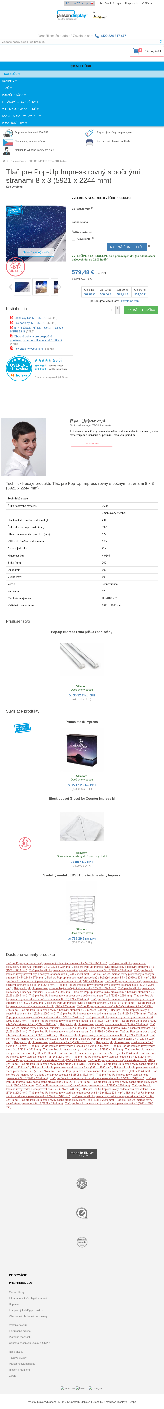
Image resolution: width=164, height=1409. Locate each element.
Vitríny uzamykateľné (19, 108)
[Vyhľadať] (161, 42)
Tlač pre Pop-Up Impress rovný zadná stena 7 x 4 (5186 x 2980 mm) (60, 1063)
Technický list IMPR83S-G (30, 317)
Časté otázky (16, 1292)
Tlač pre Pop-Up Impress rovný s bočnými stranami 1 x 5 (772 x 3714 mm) (90, 1002)
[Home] (4, 161)
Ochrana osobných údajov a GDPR (29, 1342)
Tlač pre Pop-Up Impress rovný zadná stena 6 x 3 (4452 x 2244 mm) (112, 1056)
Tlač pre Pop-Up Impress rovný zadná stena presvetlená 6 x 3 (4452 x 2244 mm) (76, 1092)
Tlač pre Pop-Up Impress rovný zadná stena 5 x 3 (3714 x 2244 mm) (98, 1053)
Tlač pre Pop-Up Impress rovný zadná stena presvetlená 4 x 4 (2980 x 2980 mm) (83, 1085)
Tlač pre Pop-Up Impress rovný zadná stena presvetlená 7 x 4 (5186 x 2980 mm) (67, 1099)
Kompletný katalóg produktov (26, 1310)
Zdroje (12, 1375)
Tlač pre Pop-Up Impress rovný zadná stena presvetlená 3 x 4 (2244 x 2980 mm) (97, 1078)
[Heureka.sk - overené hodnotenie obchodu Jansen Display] (40, 380)
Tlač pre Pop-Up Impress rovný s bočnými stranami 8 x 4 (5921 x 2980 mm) (104, 1035)
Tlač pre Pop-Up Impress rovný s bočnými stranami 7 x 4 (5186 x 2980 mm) (73, 1031)
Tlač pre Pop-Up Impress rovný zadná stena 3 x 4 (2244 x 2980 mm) (69, 1045)
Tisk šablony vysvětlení (28, 348)
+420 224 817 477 (113, 36)
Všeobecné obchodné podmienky (28, 1316)
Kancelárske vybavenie (20, 115)
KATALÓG (11, 74)
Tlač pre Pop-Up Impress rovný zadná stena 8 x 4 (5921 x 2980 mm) (71, 1067)
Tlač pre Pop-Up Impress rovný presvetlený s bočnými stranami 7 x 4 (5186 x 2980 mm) (80, 995)
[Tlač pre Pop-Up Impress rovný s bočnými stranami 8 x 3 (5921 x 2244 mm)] (22, 286)
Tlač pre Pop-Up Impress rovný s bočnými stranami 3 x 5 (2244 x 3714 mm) (101, 1013)
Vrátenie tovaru (18, 1324)
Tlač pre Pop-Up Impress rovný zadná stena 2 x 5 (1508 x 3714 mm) (53, 1042)
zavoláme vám (130, 300)
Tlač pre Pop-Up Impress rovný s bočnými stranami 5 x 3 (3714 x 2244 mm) (73, 1020)
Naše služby (16, 1351)
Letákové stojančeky (19, 101)
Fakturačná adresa (20, 1330)
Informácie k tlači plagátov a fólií (28, 1298)
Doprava (14, 1304)
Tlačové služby (18, 1357)
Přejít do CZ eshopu (78, 3)
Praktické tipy (13, 122)
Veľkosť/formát (81, 208)
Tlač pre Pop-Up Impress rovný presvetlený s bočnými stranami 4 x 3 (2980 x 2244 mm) (98, 977)
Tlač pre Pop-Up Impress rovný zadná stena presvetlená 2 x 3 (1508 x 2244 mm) (103, 1071)
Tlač (6, 87)
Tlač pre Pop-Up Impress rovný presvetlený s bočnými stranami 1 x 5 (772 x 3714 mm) (56, 963)
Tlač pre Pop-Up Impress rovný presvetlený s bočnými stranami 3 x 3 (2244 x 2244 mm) (80, 970)
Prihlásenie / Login (110, 3)
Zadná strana (80, 222)
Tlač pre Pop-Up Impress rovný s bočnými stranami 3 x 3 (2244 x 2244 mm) (64, 1009)
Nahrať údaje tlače (127, 247)
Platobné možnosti (20, 1336)
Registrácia (131, 3)
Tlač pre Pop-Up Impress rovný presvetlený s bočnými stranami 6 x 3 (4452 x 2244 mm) (65, 988)
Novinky (8, 81)
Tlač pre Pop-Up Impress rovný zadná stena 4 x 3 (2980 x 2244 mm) (83, 1049)
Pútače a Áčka (13, 94)
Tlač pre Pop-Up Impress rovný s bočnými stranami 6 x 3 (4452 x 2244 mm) (104, 1024)
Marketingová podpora (22, 1363)
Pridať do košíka (141, 310)
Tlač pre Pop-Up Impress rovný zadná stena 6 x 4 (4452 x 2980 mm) (46, 1060)
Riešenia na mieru (19, 1369)
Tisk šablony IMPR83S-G (30, 322)
